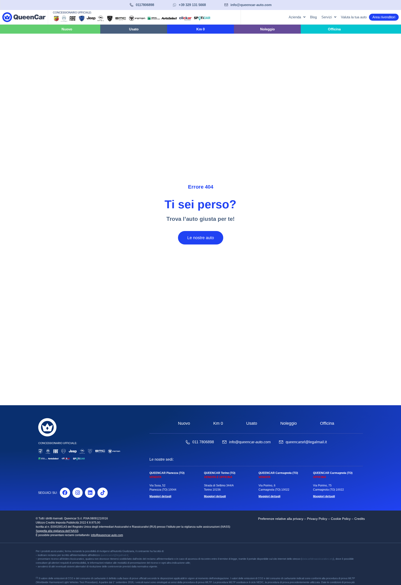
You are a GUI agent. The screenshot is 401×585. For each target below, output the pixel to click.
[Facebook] (65, 493)
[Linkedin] (90, 493)
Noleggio (288, 423)
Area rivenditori (383, 17)
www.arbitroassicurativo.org (317, 558)
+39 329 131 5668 (192, 5)
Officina (327, 423)
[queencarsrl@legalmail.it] (281, 442)
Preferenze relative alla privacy (280, 519)
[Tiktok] (102, 493)
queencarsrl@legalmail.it (306, 442)
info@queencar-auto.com (251, 5)
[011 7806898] (187, 442)
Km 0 (218, 423)
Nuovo (184, 423)
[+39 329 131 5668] (174, 5)
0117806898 (145, 5)
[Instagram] (77, 493)
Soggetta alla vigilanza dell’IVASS (57, 531)
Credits (359, 519)
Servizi (326, 17)
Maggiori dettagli (160, 496)
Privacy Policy (317, 519)
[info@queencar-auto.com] (226, 5)
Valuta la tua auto (354, 17)
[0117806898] (131, 5)
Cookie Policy (341, 519)
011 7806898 (203, 442)
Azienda (295, 17)
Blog (313, 17)
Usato (251, 423)
